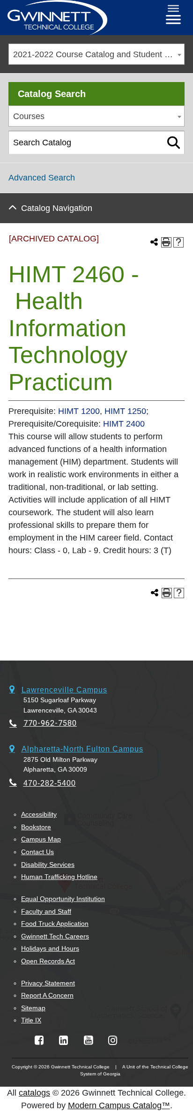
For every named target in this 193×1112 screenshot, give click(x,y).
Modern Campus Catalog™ (119, 1105)
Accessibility (39, 814)
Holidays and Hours (50, 948)
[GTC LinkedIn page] (63, 1040)
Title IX (31, 1020)
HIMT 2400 (124, 423)
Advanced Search (41, 177)
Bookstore (36, 827)
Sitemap (33, 1008)
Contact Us (37, 852)
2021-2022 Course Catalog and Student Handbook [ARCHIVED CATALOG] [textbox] (98, 54)
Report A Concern (47, 995)
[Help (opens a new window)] (178, 242)
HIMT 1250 (125, 411)
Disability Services (47, 864)
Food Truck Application (55, 923)
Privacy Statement (48, 983)
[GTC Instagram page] (112, 1040)
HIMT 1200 (79, 411)
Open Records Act (48, 961)
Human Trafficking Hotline (59, 876)
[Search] (174, 142)
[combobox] (96, 54)
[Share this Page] (154, 242)
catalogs (34, 1092)
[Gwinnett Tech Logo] (57, 17)
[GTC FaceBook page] (39, 1040)
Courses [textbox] (29, 116)
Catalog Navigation (56, 208)
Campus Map (41, 839)
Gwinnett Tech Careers (55, 936)
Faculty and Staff (46, 911)
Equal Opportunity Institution (63, 898)
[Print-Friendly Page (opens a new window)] (166, 242)
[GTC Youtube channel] (88, 1040)
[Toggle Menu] (173, 8)
